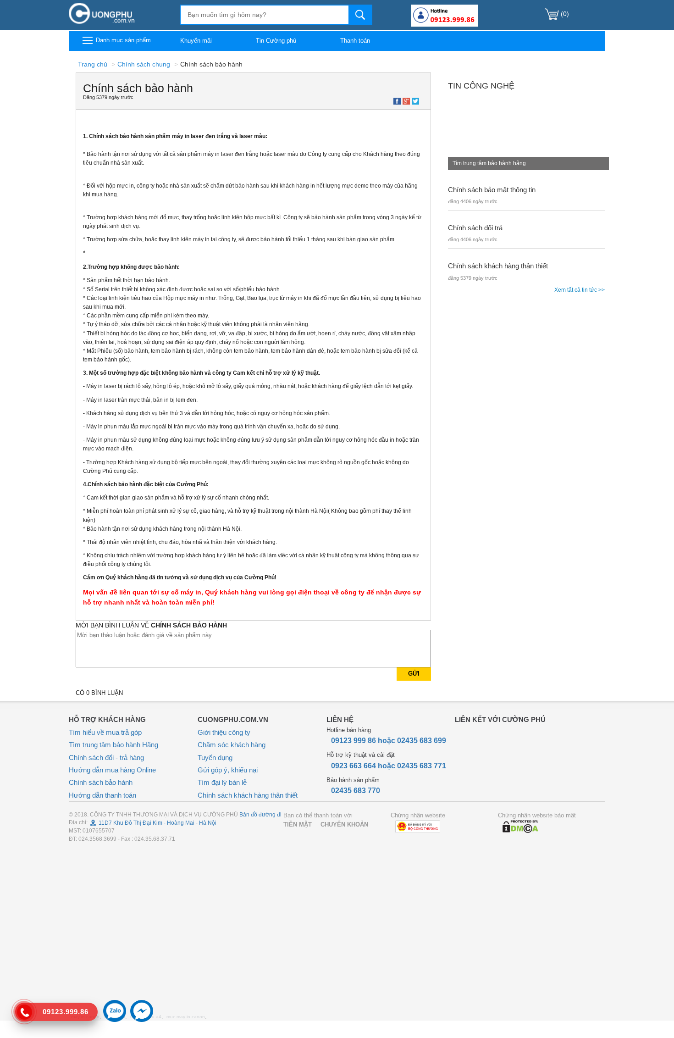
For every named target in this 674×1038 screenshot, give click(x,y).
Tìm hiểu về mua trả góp (105, 732)
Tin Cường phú (276, 40)
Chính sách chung (143, 64)
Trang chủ (92, 64)
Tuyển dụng (215, 757)
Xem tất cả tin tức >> (579, 290)
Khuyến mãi (196, 40)
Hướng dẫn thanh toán (102, 795)
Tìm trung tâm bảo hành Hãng (113, 745)
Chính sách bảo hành (101, 782)
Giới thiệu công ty (224, 732)
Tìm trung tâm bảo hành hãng (489, 163)
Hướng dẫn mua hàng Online (112, 770)
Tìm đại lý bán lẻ (222, 782)
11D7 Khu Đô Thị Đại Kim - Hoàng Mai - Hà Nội (156, 823)
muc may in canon (185, 1016)
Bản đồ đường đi (260, 814)
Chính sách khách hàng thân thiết (248, 795)
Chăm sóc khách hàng (231, 745)
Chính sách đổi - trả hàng (106, 757)
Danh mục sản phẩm (122, 40)
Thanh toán (355, 40)
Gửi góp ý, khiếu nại (228, 770)
